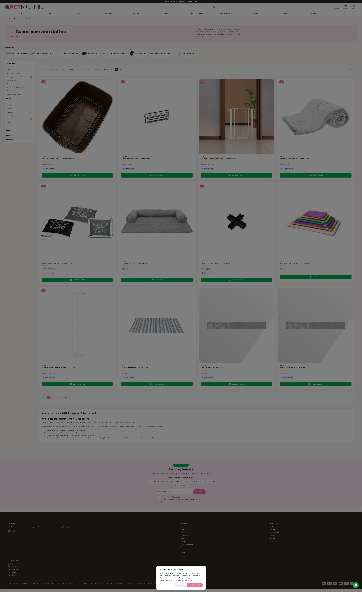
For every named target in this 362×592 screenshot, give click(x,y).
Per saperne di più (185, 580)
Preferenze (180, 585)
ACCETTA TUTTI (194, 585)
